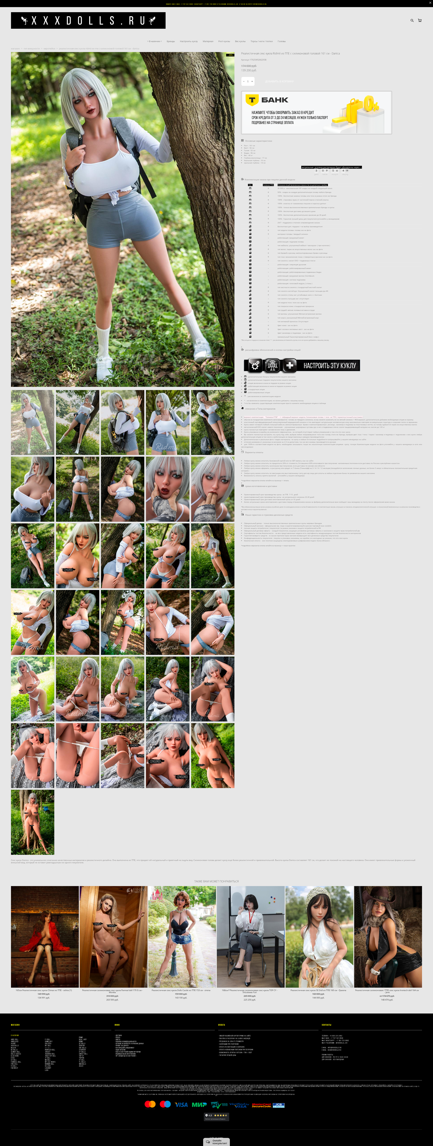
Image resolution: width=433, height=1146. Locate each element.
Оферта (118, 1039)
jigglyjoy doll (50, 1056)
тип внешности (32, 48)
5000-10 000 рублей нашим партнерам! (128, 1052)
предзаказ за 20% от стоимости (231, 1041)
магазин (15, 48)
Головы (282, 41)
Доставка (119, 1035)
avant (13, 1043)
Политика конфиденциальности (126, 1041)
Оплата (118, 1037)
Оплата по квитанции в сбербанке (232, 1047)
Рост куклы (224, 41)
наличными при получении (229, 1044)
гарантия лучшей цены (227, 1055)
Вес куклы (240, 41)
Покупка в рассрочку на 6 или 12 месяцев (235, 1038)
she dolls (82, 1048)
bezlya (13, 1048)
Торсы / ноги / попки (262, 41)
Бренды (171, 41)
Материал (208, 41)
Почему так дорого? (122, 1045)
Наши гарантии (121, 1050)
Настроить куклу (189, 41)
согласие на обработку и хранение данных (130, 1043)
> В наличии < (154, 41)
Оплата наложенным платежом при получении (236, 1050)
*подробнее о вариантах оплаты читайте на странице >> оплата (265, 480)
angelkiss (14, 1041)
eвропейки (49, 48)
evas (13, 1058)
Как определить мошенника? (125, 1048)
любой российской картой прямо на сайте (235, 1036)
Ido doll (48, 1048)
